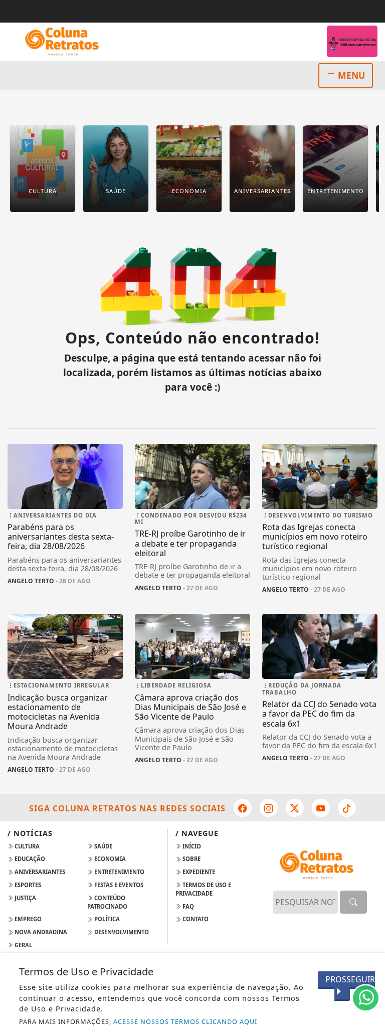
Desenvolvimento (121, 932)
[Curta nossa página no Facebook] (243, 808)
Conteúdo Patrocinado (107, 902)
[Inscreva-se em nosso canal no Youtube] (321, 808)
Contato (195, 919)
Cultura (26, 846)
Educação (29, 859)
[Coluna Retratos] (65, 40)
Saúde (102, 846)
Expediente (198, 872)
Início (191, 846)
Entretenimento (118, 872)
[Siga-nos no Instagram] (269, 808)
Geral (22, 945)
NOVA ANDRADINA (40, 932)
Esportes (27, 885)
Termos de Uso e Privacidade (203, 889)
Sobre (191, 859)
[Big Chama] (352, 41)
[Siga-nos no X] (295, 808)
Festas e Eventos (118, 885)
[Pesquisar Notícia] (353, 902)
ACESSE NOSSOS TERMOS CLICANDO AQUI (185, 1021)
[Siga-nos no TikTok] (347, 808)
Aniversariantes (39, 872)
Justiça (24, 898)
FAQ (187, 906)
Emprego (27, 919)
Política (106, 919)
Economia (109, 859)
